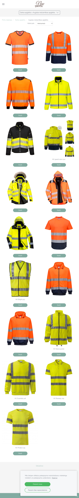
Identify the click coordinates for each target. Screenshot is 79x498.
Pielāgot (54, 478)
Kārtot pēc (31, 23)
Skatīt (20, 70)
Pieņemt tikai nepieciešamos (37, 490)
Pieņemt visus (37, 484)
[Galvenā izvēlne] (3, 4)
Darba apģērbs (20, 20)
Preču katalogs (7, 20)
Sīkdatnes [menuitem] (39, 466)
